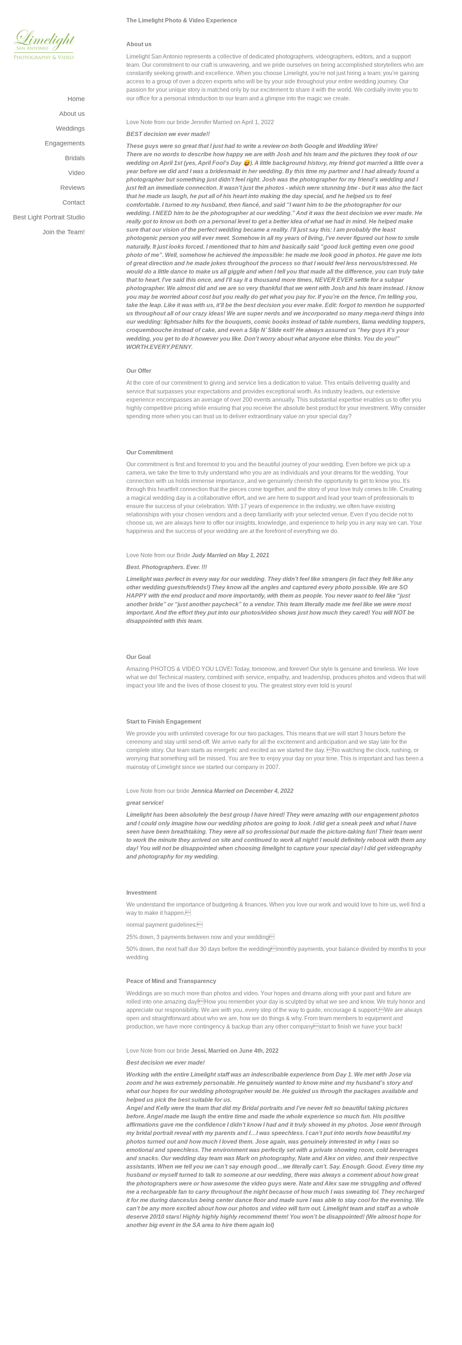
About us (72, 113)
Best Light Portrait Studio (49, 217)
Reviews (72, 187)
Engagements (65, 143)
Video (76, 172)
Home (76, 98)
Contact (73, 202)
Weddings (70, 128)
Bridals (75, 158)
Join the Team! (64, 232)
